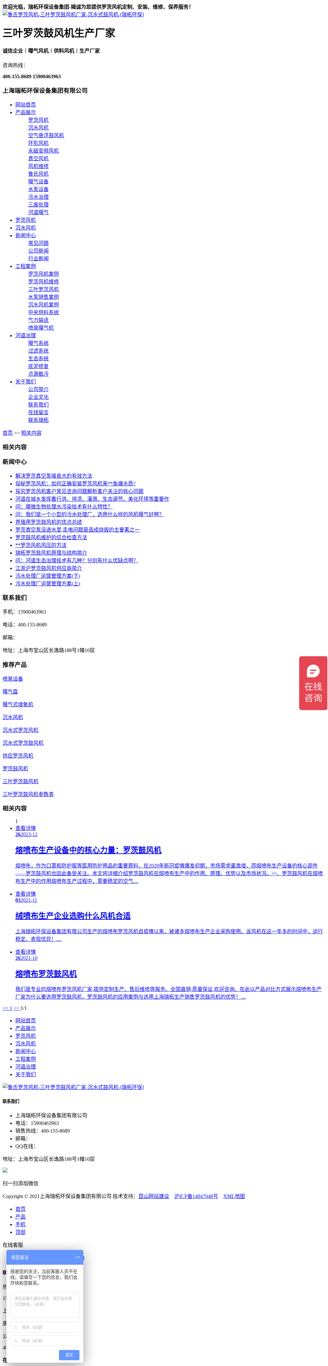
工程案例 (25, 266)
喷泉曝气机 (41, 328)
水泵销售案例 (43, 297)
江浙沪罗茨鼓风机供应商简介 (48, 568)
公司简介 (38, 389)
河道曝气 (38, 212)
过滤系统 (38, 351)
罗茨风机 (38, 120)
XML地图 (234, 1196)
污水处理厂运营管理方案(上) (47, 583)
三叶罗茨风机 (43, 289)
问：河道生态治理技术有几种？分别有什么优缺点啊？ (76, 560)
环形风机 (38, 143)
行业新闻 (38, 258)
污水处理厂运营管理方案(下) (47, 576)
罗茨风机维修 (43, 281)
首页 (8, 433)
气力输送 (38, 320)
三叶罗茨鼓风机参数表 (28, 794)
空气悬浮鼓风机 (46, 135)
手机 (20, 1224)
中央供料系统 (43, 312)
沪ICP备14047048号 (196, 1196)
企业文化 (38, 397)
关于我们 (25, 381)
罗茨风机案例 (43, 274)
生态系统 (38, 358)
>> (16, 1008)
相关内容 (31, 433)
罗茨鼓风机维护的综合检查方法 (51, 537)
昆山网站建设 (153, 1196)
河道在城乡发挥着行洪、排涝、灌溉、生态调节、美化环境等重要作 (92, 499)
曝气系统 (38, 343)
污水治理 (38, 197)
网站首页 (25, 104)
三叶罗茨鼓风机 (20, 781)
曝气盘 (10, 691)
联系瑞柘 (38, 420)
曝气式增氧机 (18, 704)
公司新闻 (38, 251)
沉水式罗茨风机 (20, 730)
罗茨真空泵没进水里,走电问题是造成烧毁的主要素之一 (77, 529)
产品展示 (25, 112)
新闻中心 (25, 235)
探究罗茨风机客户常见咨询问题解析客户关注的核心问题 (79, 491)
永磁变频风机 (43, 151)
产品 (20, 1216)
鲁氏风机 (38, 174)
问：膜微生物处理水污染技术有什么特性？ (64, 506)
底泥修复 (38, 366)
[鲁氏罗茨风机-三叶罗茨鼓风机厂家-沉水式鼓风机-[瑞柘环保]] (73, 14)
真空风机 (38, 158)
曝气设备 (38, 181)
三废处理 (38, 204)
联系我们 (38, 404)
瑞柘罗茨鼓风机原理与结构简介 (51, 553)
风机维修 (38, 166)
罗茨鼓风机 (15, 768)
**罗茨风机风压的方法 (41, 545)
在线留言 (38, 412)
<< (6, 1008)
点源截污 (38, 374)
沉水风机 (38, 127)
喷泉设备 (13, 679)
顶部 (20, 1232)
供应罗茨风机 (18, 755)
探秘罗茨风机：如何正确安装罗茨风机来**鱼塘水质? (75, 483)
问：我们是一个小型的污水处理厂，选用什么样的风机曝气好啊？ (89, 514)
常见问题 (38, 243)
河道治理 (25, 335)
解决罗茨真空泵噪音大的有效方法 (53, 476)
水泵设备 (38, 189)
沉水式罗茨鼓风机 (23, 743)
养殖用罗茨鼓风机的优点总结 (48, 522)
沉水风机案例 (43, 304)
